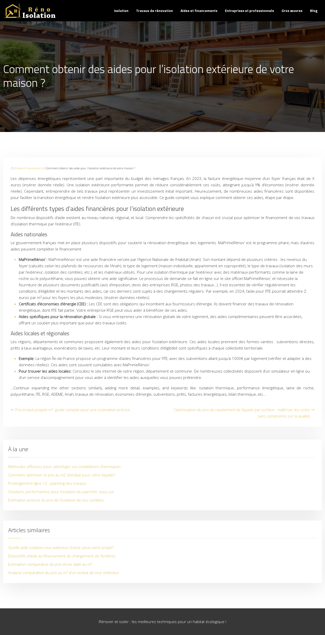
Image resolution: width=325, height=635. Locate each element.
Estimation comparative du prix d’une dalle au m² (50, 564)
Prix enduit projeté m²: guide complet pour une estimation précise (72, 409)
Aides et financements (199, 10)
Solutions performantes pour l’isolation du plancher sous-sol (61, 491)
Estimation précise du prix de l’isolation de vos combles (56, 500)
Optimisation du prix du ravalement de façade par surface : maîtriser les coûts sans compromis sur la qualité (242, 413)
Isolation (121, 10)
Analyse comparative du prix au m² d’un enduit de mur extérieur (63, 572)
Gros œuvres (292, 10)
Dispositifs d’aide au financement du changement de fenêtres (62, 555)
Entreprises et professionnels (249, 10)
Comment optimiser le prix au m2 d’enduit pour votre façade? (61, 474)
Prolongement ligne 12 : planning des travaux (47, 483)
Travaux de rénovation (154, 10)
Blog (313, 10)
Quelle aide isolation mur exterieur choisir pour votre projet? (60, 547)
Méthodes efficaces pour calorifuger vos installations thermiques (64, 466)
